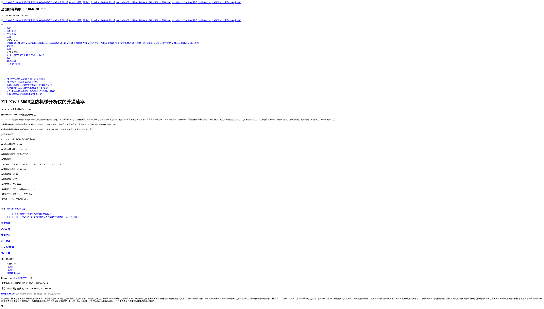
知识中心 (11, 46)
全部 (9, 37)
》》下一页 (42, 217)
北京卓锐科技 (20, 278)
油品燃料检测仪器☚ (37, 43)
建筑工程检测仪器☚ (147, 43)
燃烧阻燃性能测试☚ (17, 43)
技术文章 (21, 55)
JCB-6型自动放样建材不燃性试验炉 (24, 94)
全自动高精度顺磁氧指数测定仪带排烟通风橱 (29, 85)
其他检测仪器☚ (182, 43)
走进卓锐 (11, 31)
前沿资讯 (30, 55)
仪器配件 (194, 43)
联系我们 (11, 61)
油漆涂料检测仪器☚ (79, 43)
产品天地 (11, 34)
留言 (9, 58)
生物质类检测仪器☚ (58, 43)
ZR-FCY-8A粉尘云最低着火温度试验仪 (26, 79)
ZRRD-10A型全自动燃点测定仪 (22, 82)
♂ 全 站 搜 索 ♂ (14, 64)
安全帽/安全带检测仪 (125, 43)
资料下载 (5, 253)
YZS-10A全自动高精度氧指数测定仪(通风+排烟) (31, 91)
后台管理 (5, 241)
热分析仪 (11, 209)
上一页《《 (29, 214)
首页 (9, 28)
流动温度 (21, 209)
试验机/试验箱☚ (165, 43)
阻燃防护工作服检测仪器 (102, 43)
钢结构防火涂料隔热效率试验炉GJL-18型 (27, 88)
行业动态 (40, 55)
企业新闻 (11, 55)
